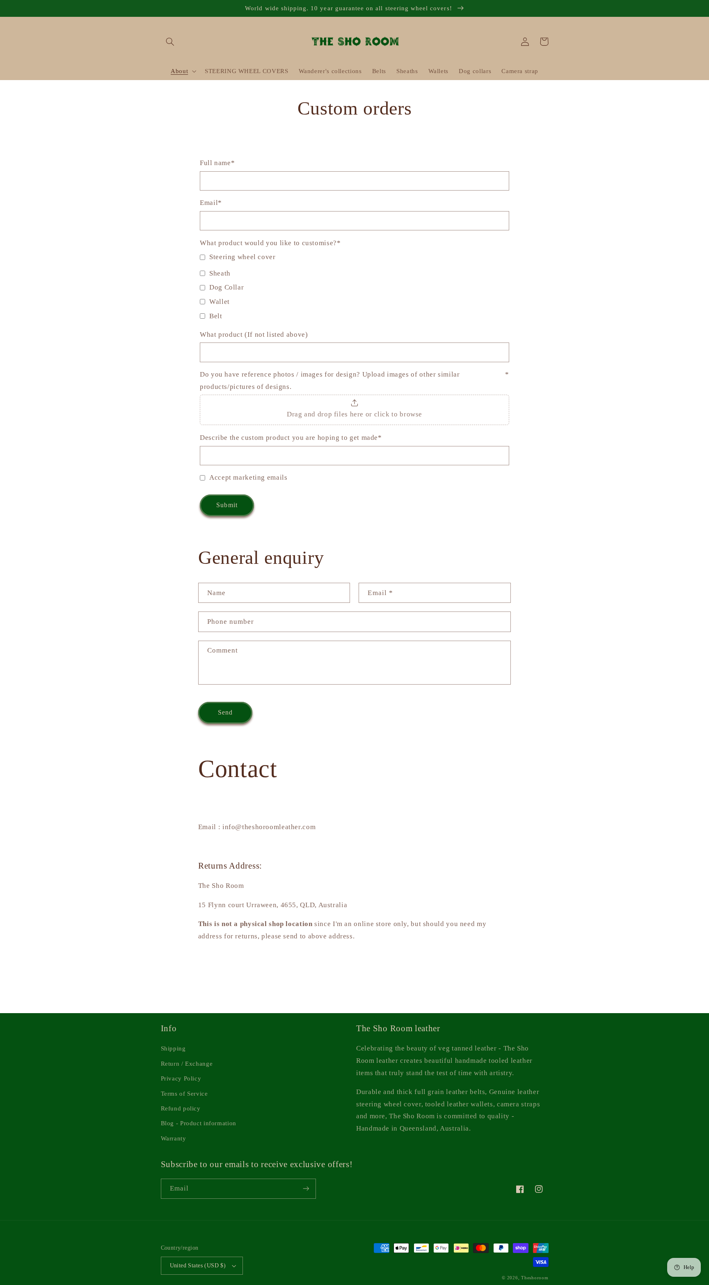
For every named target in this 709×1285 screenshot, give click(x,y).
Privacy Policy (181, 1078)
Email (211, 203)
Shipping (173, 1048)
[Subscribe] (305, 1189)
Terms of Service (184, 1093)
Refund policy (181, 1108)
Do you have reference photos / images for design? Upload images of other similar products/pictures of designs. (354, 380)
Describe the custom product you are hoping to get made (291, 437)
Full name (217, 163)
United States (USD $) (198, 1265)
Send (225, 712)
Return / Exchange (187, 1063)
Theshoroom (534, 1278)
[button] (170, 41)
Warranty (173, 1138)
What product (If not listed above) (254, 334)
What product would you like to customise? (270, 243)
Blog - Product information (198, 1123)
